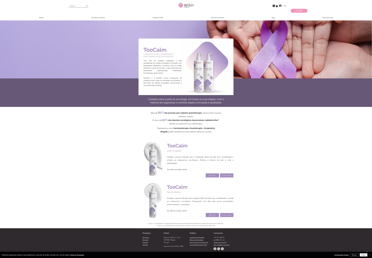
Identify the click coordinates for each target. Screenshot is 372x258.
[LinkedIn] (222, 248)
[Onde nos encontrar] (274, 6)
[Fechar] (370, 254)
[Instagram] (218, 248)
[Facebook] (215, 248)
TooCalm (145, 245)
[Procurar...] (86, 5)
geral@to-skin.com (219, 240)
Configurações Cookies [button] (341, 255)
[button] (277, 6)
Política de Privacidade (77, 255)
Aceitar (363, 255)
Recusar (354, 255)
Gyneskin (145, 242)
